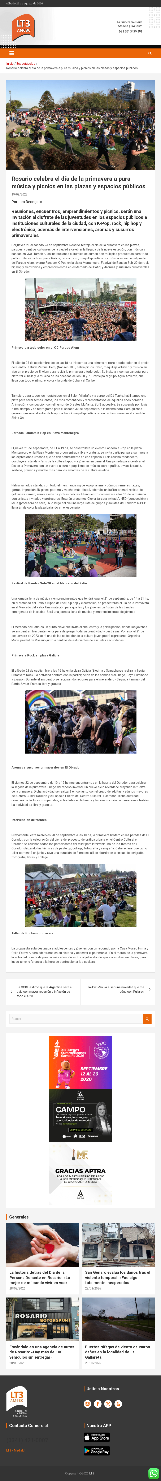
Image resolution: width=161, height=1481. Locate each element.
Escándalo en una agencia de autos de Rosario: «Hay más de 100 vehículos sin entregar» (41, 1352)
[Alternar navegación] (11, 53)
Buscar (147, 1019)
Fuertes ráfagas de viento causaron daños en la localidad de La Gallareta (117, 1352)
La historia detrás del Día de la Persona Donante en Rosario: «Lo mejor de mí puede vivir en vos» (39, 1277)
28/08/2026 (17, 1288)
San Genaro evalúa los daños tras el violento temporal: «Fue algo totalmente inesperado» (117, 1277)
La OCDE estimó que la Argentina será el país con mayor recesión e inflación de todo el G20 (44, 991)
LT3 (91, 1473)
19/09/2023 (19, 194)
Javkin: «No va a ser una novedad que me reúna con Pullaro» (115, 989)
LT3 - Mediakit (15, 1450)
